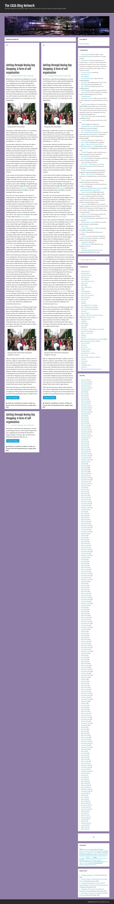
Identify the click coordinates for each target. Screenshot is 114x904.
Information (99, 858)
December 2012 (85, 693)
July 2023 (83, 440)
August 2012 (84, 701)
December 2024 (85, 406)
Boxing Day (24, 188)
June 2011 (83, 729)
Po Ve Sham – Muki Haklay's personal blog (92, 164)
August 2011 (84, 725)
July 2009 (83, 775)
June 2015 (83, 633)
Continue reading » (13, 397)
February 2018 (85, 569)
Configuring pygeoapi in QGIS (89, 875)
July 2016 (83, 607)
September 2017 (85, 579)
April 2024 (84, 422)
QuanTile (83, 184)
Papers (89, 861)
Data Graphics (105, 854)
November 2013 (85, 671)
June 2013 (84, 681)
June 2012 (83, 705)
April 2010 (84, 757)
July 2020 (83, 511)
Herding (30, 403)
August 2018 (84, 557)
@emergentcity (85, 60)
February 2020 (85, 521)
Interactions (104, 858)
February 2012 (85, 713)
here (16, 141)
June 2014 (83, 657)
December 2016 (85, 597)
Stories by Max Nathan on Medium (90, 228)
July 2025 (83, 392)
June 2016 (84, 609)
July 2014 (83, 655)
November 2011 (85, 719)
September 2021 (85, 483)
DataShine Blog (85, 104)
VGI (92, 863)
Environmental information (85, 856)
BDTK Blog (84, 84)
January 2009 (84, 787)
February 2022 (85, 474)
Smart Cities (84, 204)
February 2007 (85, 817)
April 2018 (84, 565)
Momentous (106, 902)
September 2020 (85, 507)
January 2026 (84, 380)
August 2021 (84, 485)
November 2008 (85, 791)
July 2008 (83, 795)
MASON (90, 860)
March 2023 (84, 448)
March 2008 (84, 801)
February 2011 (85, 737)
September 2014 (85, 651)
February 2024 (85, 426)
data (101, 854)
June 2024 (84, 418)
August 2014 (84, 653)
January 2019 (84, 547)
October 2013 (85, 673)
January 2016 (84, 619)
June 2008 (84, 797)
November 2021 (85, 479)
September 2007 (85, 809)
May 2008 (84, 799)
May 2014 (83, 659)
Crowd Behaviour (18, 403)
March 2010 (84, 759)
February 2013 (85, 689)
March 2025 (84, 400)
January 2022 (84, 475)
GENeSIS (83, 124)
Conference (89, 854)
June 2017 (83, 585)
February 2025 (85, 402)
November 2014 (85, 647)
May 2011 (83, 731)
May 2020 (84, 515)
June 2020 (84, 513)
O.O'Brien (83, 152)
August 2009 (84, 773)
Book (89, 853)
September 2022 (85, 460)
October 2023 (85, 434)
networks (99, 860)
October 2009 (85, 769)
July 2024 (83, 416)
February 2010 (85, 761)
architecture (91, 851)
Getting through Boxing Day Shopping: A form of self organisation (20, 68)
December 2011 (85, 717)
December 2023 (85, 430)
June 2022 (84, 466)
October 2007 (85, 807)
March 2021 (84, 495)
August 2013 (84, 677)
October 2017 (84, 577)
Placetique (84, 162)
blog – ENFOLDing (86, 86)
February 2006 (85, 823)
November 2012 (85, 695)
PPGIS (92, 861)
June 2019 (84, 537)
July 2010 (83, 751)
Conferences (96, 854)
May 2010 (84, 755)
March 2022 (84, 472)
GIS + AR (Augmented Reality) (89, 130)
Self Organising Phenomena (21, 405)
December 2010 (85, 741)
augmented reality (101, 851)
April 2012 (84, 709)
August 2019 (84, 533)
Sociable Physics (85, 218)
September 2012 (85, 699)
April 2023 (84, 446)
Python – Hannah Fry (87, 174)
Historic (91, 858)
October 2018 (85, 553)
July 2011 (83, 727)
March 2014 (84, 663)
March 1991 (84, 829)
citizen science (102, 852)
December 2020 (85, 501)
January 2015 (84, 643)
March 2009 (84, 783)
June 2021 (83, 489)
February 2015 (85, 641)
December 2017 (85, 573)
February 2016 (85, 617)
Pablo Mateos (84, 156)
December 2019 (85, 525)
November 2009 (85, 767)
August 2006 (84, 819)
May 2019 (84, 539)
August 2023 (84, 438)
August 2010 (84, 749)
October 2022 (85, 458)
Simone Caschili (85, 192)
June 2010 (84, 753)
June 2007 (84, 813)
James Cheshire (85, 142)
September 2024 (85, 412)
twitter (89, 863)
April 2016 (84, 613)
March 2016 (84, 615)
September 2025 (85, 388)
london (82, 860)
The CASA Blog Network (20, 6)
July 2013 (83, 679)
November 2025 (85, 384)
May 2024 (84, 420)
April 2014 (84, 661)
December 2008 (85, 789)
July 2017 (83, 583)
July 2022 (83, 464)
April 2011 (83, 733)
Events (93, 856)
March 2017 (84, 591)
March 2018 (84, 567)
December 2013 (85, 669)
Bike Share (85, 853)
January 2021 (84, 499)
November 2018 (85, 551)
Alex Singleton (85, 76)
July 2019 (83, 535)
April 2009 (84, 781)
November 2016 (85, 599)
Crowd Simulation (86, 96)
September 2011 (85, 723)
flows (80, 858)
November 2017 (85, 575)
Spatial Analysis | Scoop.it (88, 222)
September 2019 (85, 531)
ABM (81, 849)
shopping (30, 405)
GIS (87, 857)
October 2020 (85, 505)
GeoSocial (84, 858)
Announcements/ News (84, 851)
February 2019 (85, 545)
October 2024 (85, 410)
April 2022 (84, 470)
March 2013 (84, 687)
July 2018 (83, 559)
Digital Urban (84, 116)
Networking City (85, 54)
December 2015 (85, 621)
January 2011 (84, 739)
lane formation (26, 291)
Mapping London (86, 148)
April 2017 (84, 589)
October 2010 (85, 745)
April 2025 (84, 398)
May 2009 (84, 779)
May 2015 (83, 635)
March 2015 (84, 639)
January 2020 (84, 523)
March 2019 (84, 543)
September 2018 (85, 555)
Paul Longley (84, 158)
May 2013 (84, 683)
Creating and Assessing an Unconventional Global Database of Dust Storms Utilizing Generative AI (93, 885)
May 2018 (84, 563)
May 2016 (84, 611)
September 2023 (85, 436)
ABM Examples (86, 849)
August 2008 (84, 793)
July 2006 (83, 821)
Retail (12, 405)
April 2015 (84, 637)
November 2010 (85, 743)
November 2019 (85, 527)
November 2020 (85, 503)
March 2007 (84, 815)
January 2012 (84, 715)
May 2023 (84, 444)
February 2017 (85, 593)
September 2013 (85, 675)
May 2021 (83, 491)
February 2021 (85, 497)
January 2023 (84, 452)
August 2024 (84, 414)
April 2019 (84, 541)
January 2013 (84, 691)
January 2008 (84, 803)
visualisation (98, 863)
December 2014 (85, 645)
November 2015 (85, 623)
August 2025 (84, 390)
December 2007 (85, 805)
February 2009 (85, 785)
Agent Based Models (96, 849)
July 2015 (83, 631)
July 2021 (83, 487)
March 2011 (84, 735)
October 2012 (84, 697)
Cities (95, 853)
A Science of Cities (86, 72)
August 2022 (84, 462)
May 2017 (83, 587)
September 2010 (85, 747)
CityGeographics (85, 92)
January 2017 (84, 595)
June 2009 (84, 777)
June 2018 (84, 561)
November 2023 (85, 432)
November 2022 (85, 456)
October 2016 (85, 601)
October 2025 (85, 386)
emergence (25, 403)
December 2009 (85, 765)
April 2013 (84, 685)
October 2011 (84, 721)
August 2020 (84, 509)
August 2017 (84, 581)
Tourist (84, 863)
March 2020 (84, 519)
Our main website (84, 44)
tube (86, 863)
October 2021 (84, 481)
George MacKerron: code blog (89, 126)
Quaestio (83, 180)
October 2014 (84, 649)
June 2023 (84, 442)
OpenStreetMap (83, 861)
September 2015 (85, 627)
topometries (84, 236)
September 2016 (85, 603)
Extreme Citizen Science (100, 856)
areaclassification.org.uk (87, 78)
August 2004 (84, 825)
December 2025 (85, 382)
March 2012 (84, 711)
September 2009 (85, 771)
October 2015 (84, 625)
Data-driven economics (87, 98)
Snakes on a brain (86, 214)
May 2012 (83, 707)
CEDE (82, 90)
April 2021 (84, 493)
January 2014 (84, 667)
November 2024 (85, 408)
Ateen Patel (31, 76)
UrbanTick (84, 248)
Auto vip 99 (84, 82)
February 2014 (85, 665)
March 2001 (84, 827)
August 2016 (84, 605)
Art (95, 851)
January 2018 (84, 571)
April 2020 (84, 517)
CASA (92, 853)
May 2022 (84, 468)
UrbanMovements (86, 244)
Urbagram (84, 242)
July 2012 (83, 703)
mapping (86, 860)
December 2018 (85, 549)
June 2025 (84, 394)
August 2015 (84, 629)
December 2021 (85, 477)
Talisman (83, 232)
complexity (82, 854)
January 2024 (84, 428)
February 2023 (85, 450)
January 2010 (84, 763)
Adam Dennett (85, 74)
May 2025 (84, 396)
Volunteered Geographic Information (91, 250)
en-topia (83, 120)
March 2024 (84, 424)
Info (95, 857)
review (95, 861)
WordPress (97, 902)
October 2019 (85, 529)
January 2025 (84, 404)
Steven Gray (84, 226)
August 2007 (84, 811)
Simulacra (83, 196)
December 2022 (85, 454)
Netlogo (94, 860)
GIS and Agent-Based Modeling (89, 132)
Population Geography (87, 170)
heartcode (84, 140)
